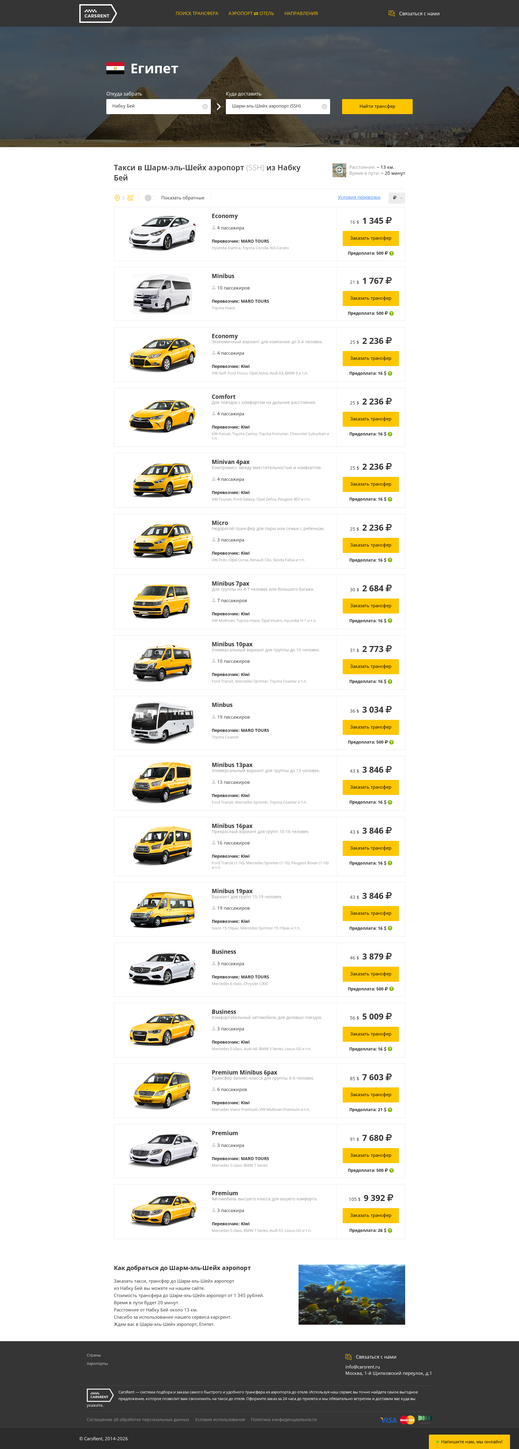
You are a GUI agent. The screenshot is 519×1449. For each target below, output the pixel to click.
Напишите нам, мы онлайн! (471, 1441)
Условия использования (220, 1419)
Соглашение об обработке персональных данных (138, 1419)
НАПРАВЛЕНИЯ (301, 13)
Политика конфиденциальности (284, 1419)
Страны (94, 1355)
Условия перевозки (359, 197)
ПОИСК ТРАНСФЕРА (197, 13)
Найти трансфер (377, 106)
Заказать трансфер (370, 238)
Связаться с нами (419, 13)
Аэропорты (97, 1363)
